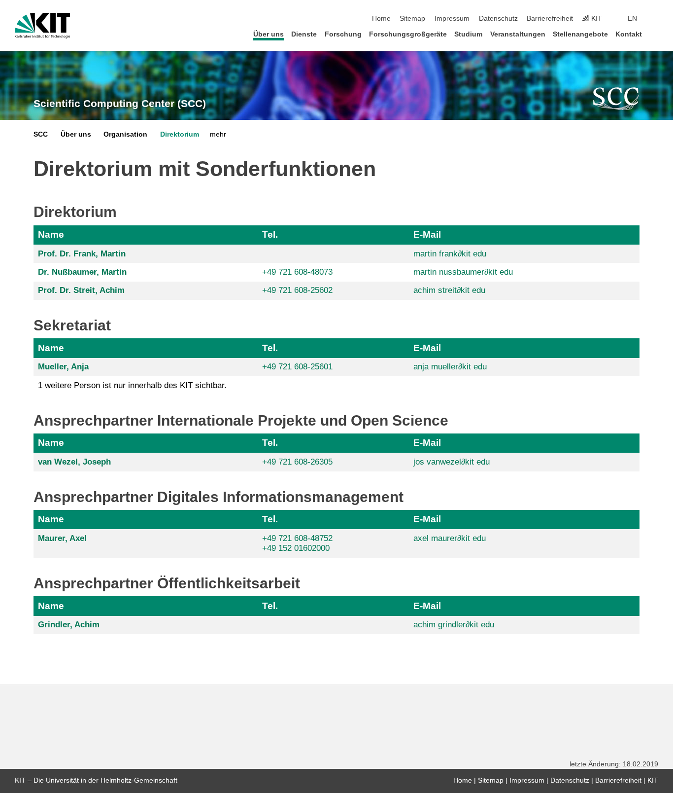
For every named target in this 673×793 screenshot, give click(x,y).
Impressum (452, 18)
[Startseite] (655, 34)
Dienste (304, 34)
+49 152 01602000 (296, 548)
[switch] (655, 19)
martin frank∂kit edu (449, 253)
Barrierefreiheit (550, 18)
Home (381, 18)
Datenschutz (498, 18)
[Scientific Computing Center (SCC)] (616, 98)
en (632, 18)
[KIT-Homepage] (42, 25)
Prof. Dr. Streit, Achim (81, 290)
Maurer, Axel (62, 538)
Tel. (270, 234)
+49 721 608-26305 (297, 462)
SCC (41, 134)
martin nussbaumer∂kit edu (463, 272)
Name (51, 234)
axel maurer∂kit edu (449, 538)
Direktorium (179, 134)
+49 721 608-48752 (297, 538)
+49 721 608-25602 (297, 290)
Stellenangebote (580, 34)
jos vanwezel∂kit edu (451, 462)
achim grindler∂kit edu (453, 624)
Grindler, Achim (69, 624)
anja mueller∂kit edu (450, 366)
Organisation (125, 134)
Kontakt (628, 34)
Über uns (268, 34)
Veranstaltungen (517, 34)
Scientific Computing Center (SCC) (120, 103)
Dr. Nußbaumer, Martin (82, 272)
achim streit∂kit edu (449, 290)
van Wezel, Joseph (74, 462)
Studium (468, 34)
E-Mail (427, 234)
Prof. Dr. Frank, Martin (82, 253)
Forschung (343, 34)
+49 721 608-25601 (297, 366)
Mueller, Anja (63, 366)
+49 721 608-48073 (297, 272)
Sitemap (412, 18)
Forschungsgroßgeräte (408, 34)
